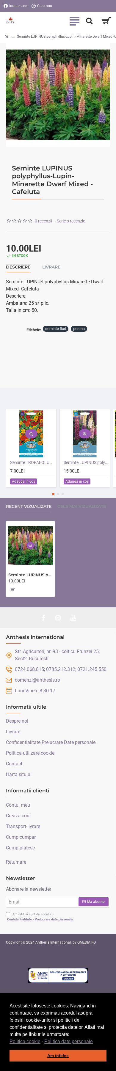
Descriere (18, 267)
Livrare (51, 267)
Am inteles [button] (58, 1055)
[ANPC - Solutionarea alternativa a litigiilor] (58, 975)
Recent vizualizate (28, 506)
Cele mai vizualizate (81, 506)
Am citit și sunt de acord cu (40, 916)
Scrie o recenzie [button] (71, 221)
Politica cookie (25, 1041)
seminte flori (55, 328)
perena (79, 328)
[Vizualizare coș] (106, 21)
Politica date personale (68, 1041)
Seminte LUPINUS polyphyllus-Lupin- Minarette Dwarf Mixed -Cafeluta (30, 574)
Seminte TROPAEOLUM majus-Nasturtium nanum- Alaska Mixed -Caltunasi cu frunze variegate (32, 462)
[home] (6, 36)
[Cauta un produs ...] (89, 21)
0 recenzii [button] (43, 221)
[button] (95, 1042)
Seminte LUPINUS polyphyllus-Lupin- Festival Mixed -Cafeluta (86, 462)
